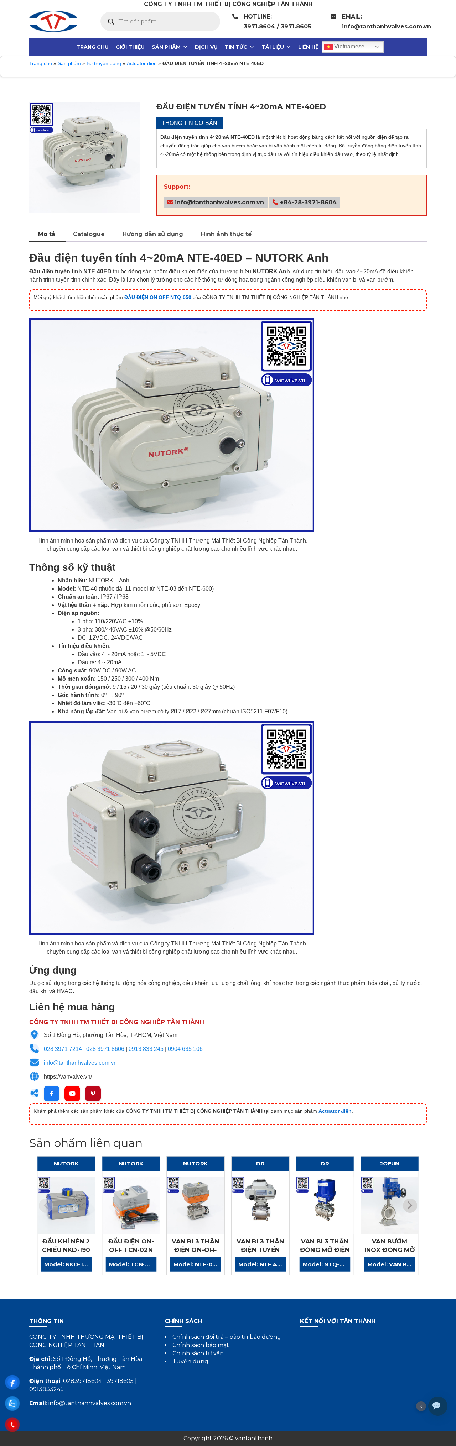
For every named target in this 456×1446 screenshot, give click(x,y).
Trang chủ (92, 47)
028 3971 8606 (105, 1049)
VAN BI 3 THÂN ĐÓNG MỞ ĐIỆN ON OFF (325, 1249)
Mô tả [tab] (46, 234)
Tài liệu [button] (272, 47)
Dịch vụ (206, 47)
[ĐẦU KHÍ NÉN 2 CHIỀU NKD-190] (66, 1205)
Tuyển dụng (190, 1361)
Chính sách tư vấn (198, 1353)
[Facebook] (51, 1093)
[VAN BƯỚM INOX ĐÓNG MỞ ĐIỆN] (389, 1205)
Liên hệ (308, 47)
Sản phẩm (166, 47)
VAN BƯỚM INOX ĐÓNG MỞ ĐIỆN (389, 1249)
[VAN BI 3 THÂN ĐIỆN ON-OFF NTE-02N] (195, 1205)
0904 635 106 (185, 1049)
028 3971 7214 (63, 1049)
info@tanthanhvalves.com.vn (218, 202)
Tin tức (236, 47)
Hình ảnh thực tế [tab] (226, 234)
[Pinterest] (93, 1093)
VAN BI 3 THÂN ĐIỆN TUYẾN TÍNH (260, 1249)
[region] (84, 157)
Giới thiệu (130, 47)
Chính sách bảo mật (200, 1345)
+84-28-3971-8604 (307, 202)
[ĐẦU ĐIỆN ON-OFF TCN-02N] (131, 1205)
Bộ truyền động (104, 63)
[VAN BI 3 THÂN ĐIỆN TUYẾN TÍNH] (260, 1205)
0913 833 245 (146, 1049)
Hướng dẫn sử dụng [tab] (153, 234)
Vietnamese (348, 46)
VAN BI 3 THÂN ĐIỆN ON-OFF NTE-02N (195, 1249)
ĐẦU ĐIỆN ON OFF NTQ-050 (157, 297)
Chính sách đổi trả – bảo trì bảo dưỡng (226, 1337)
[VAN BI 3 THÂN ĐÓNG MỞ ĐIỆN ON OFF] (325, 1205)
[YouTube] (72, 1093)
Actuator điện (142, 63)
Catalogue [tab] (89, 234)
